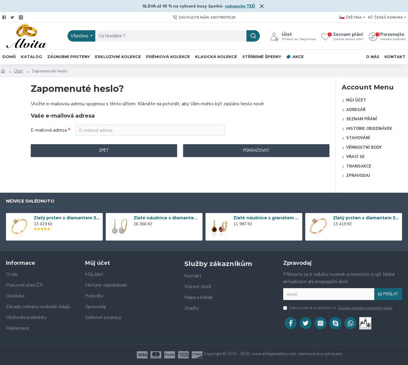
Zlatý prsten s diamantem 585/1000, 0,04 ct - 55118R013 (67, 217)
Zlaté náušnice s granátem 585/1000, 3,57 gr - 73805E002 (266, 217)
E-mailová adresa (49, 130)
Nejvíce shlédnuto (30, 201)
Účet (18, 71)
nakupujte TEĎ (240, 6)
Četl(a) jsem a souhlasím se (340, 307)
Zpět (104, 150)
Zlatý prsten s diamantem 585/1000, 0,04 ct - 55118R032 (366, 217)
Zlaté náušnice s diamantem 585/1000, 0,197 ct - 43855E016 (167, 217)
